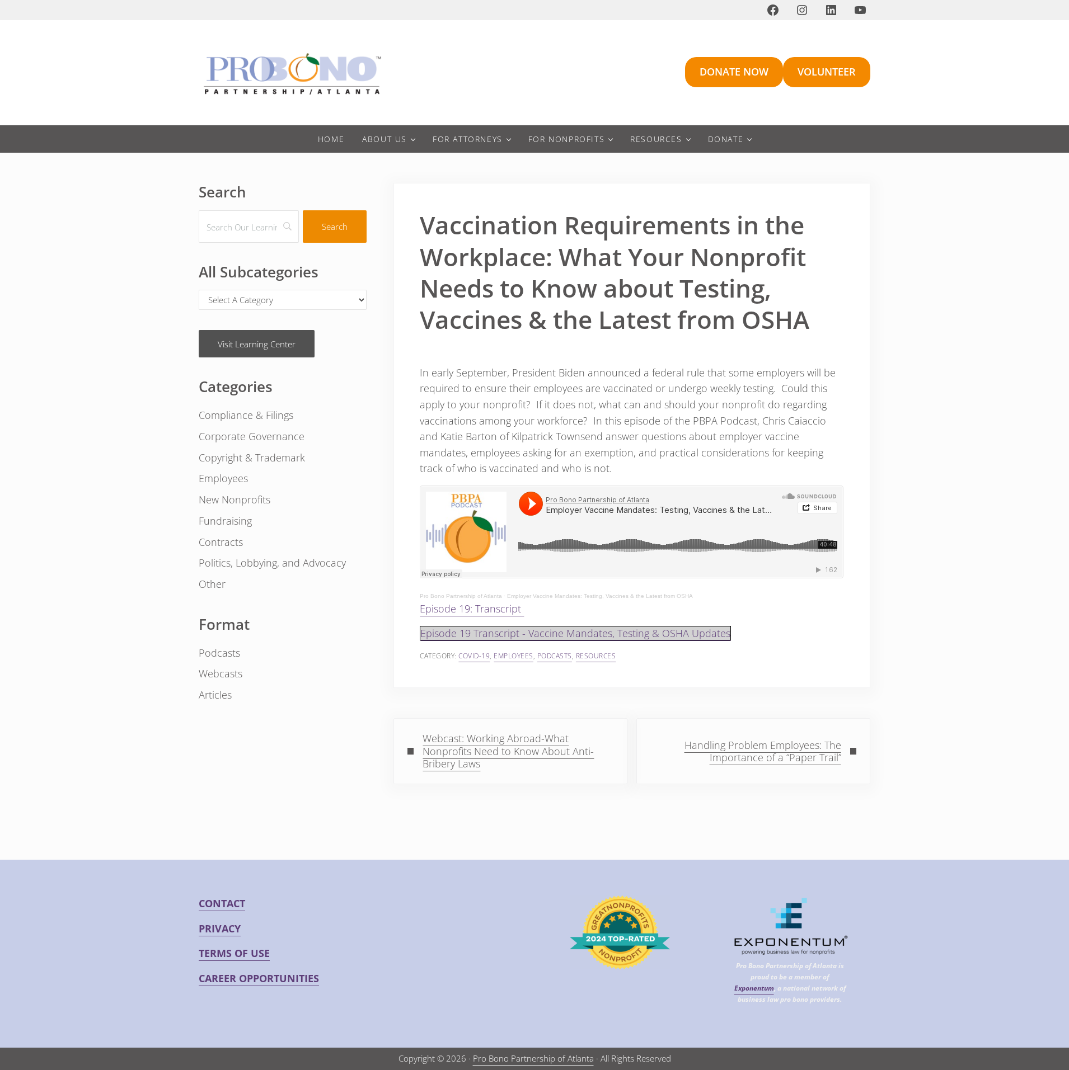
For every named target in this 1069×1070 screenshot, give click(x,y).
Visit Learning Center (257, 344)
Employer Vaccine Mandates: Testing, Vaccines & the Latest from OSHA (600, 596)
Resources (596, 656)
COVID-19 (474, 656)
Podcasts (554, 656)
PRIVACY (220, 928)
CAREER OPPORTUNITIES (259, 978)
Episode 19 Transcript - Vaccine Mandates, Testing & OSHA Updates (575, 633)
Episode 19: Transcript (472, 608)
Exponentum (754, 988)
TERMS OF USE (234, 953)
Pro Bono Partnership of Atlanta (461, 596)
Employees (513, 656)
